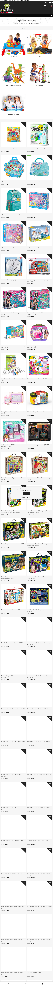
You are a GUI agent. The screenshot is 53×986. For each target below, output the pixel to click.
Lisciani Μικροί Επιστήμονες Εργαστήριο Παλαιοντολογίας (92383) (12, 577)
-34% (50, 124)
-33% (50, 321)
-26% (50, 190)
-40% (50, 684)
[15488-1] (39, 398)
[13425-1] (39, 332)
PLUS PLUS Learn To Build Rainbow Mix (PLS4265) (11, 808)
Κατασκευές (39, 85)
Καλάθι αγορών (51, 5)
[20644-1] (13, 827)
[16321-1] (39, 431)
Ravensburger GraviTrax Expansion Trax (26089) (11, 940)
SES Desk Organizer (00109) (34, 972)
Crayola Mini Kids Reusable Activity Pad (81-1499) (12, 379)
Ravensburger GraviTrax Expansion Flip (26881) (39, 906)
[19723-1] (13, 200)
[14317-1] (13, 629)
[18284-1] (39, 563)
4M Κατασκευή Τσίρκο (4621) (9, 148)
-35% (24, 420)
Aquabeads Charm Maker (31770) (9, 181)
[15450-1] (39, 860)
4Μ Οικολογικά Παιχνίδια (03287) (36, 148)
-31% (24, 124)
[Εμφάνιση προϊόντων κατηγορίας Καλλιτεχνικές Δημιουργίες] (13, 73)
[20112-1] (13, 266)
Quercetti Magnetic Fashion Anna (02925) (37, 840)
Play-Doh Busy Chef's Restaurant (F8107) (37, 708)
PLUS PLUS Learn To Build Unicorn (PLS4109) (13, 840)
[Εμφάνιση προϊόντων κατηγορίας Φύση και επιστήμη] (13, 102)
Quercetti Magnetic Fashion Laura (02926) (12, 873)
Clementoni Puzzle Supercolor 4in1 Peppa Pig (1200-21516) (13, 346)
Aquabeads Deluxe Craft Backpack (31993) (12, 214)
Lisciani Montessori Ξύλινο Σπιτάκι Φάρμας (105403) (38, 478)
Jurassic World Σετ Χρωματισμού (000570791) (39, 445)
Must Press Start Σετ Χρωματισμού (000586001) (36, 610)
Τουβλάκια (13, 56)
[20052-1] (39, 167)
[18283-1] (13, 530)
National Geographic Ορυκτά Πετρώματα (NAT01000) (12, 676)
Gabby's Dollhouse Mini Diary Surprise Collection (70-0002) (11, 445)
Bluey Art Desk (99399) (33, 247)
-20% (24, 157)
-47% (24, 255)
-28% (24, 289)
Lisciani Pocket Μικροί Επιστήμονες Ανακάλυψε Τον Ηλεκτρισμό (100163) (11, 511)
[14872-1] (13, 299)
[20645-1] (13, 794)
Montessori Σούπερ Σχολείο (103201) (11, 610)
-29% (50, 289)
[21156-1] (39, 827)
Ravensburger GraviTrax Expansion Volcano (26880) (38, 940)
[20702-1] (39, 464)
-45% (50, 387)
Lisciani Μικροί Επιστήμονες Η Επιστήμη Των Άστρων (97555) (39, 577)
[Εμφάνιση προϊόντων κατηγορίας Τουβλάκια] (13, 44)
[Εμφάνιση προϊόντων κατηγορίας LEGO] (39, 44)
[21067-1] (13, 233)
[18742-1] (39, 959)
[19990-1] (13, 662)
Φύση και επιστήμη (13, 114)
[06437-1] (13, 134)
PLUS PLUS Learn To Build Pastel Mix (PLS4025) (11, 775)
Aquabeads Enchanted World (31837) (36, 214)
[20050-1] (13, 167)
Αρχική (16, 23)
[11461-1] (13, 893)
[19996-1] (39, 662)
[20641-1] (13, 761)
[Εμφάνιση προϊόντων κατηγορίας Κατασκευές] (39, 73)
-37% (50, 882)
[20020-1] (13, 464)
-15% (24, 190)
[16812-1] (13, 563)
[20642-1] (39, 794)
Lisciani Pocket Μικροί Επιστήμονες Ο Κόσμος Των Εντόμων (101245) (39, 511)
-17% (50, 618)
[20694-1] (13, 596)
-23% (50, 552)
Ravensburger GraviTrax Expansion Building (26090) (12, 907)
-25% (50, 157)
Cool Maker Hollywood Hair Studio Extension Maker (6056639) (38, 346)
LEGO (39, 56)
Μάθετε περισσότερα (26, 497)
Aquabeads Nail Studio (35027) (9, 247)
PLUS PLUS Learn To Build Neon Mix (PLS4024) (39, 741)
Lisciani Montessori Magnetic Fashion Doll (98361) (12, 478)
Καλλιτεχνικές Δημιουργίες (13, 85)
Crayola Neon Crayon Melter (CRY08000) (37, 379)
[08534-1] (13, 959)
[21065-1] (39, 200)
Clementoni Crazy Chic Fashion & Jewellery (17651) (12, 313)
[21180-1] (13, 332)
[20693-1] (39, 530)
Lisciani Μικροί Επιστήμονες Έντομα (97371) (12, 544)
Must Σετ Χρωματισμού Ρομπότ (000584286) (12, 642)
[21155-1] (13, 860)
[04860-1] (39, 134)
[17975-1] (39, 233)
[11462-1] (13, 926)
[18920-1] (39, 365)
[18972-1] (39, 695)
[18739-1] (39, 299)
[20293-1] (39, 596)
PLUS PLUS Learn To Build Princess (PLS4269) (39, 774)
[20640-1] (39, 728)
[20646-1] (39, 761)
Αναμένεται (29, 155)
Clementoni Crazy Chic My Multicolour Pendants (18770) (37, 313)
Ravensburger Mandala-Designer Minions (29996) (12, 973)
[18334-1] (39, 266)
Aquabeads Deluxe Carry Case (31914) (37, 181)
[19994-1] (39, 629)
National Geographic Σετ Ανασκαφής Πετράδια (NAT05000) (39, 676)
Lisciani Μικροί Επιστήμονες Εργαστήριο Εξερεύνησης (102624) (37, 544)
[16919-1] (13, 365)
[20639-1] (13, 728)
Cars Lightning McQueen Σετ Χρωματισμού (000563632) (38, 280)
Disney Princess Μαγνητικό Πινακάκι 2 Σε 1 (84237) (12, 412)
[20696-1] (13, 695)
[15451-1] (39, 893)
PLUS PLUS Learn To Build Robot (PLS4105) (38, 807)
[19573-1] (13, 431)
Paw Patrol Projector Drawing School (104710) (13, 708)
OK (26, 494)
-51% (24, 948)
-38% (50, 255)
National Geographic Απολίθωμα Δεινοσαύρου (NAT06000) (39, 643)
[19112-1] (13, 398)
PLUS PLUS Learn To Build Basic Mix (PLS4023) (13, 741)
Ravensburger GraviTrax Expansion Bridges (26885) (38, 874)
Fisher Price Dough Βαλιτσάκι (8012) (36, 412)
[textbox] (25, 15)
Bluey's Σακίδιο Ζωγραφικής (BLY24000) (11, 280)
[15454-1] (39, 926)
